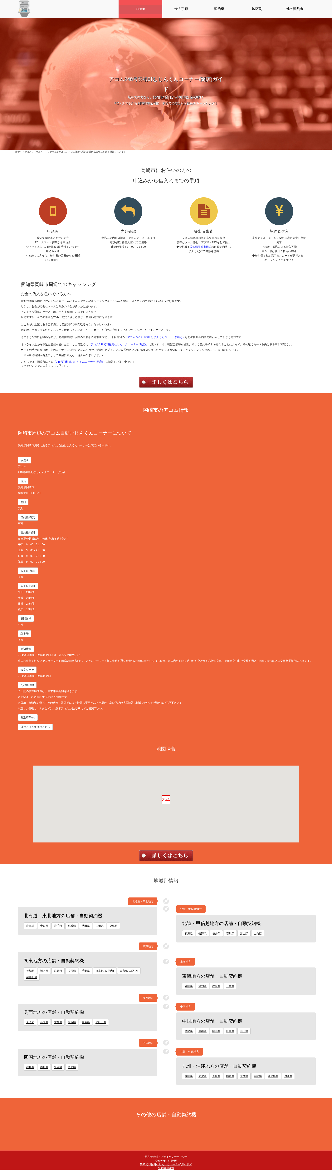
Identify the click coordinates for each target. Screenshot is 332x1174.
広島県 (230, 1031)
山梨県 (258, 933)
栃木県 (44, 970)
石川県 (230, 933)
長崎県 (216, 1076)
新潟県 (189, 933)
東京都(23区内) (104, 970)
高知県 (72, 1067)
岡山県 (216, 1031)
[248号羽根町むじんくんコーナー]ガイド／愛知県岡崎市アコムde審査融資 (166, 1168)
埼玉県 (72, 970)
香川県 (44, 1067)
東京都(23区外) (129, 970)
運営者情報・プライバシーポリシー (166, 1156)
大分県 (244, 1076)
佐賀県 (202, 1076)
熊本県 (230, 1076)
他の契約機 (295, 9)
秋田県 (86, 925)
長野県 (202, 933)
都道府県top (28, 717)
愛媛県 (58, 1067)
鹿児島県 (273, 1076)
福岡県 (189, 1076)
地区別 (257, 9)
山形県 (99, 925)
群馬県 (58, 970)
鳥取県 (189, 1031)
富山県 (244, 933)
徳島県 (30, 1067)
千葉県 (86, 970)
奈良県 (86, 1022)
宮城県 (72, 925)
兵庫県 (44, 1022)
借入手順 (181, 9)
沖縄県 (288, 1076)
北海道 (30, 925)
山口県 (244, 1031)
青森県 (44, 925)
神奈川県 (31, 977)
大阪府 (30, 1022)
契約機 (219, 9)
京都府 (58, 1022)
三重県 (230, 986)
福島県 (113, 925)
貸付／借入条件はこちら (35, 726)
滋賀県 (72, 1022)
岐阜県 (216, 986)
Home (140, 9)
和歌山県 (100, 1022)
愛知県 (202, 986)
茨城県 (30, 970)
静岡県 (189, 986)
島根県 (202, 1031)
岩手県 (58, 925)
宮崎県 (258, 1076)
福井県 (216, 933)
